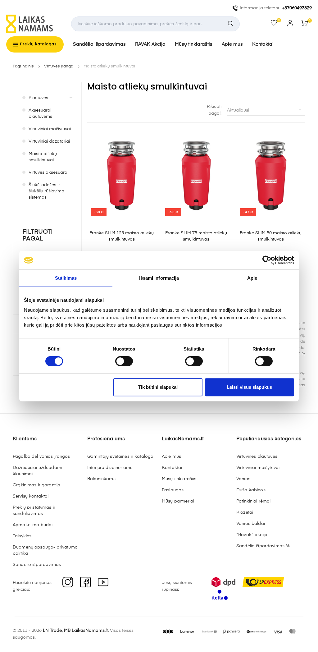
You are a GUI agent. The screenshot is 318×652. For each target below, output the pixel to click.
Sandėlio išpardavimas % (263, 546)
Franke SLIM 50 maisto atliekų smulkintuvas (271, 236)
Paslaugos (173, 490)
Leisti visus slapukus (249, 387)
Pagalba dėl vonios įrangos (41, 456)
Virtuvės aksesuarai (48, 172)
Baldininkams (101, 479)
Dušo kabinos (251, 490)
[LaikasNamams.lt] (29, 24)
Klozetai (244, 512)
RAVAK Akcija (150, 44)
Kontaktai (263, 44)
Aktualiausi (264, 110)
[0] (276, 24)
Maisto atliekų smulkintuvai (43, 157)
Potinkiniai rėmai (253, 501)
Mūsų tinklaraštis (193, 44)
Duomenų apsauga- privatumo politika (45, 550)
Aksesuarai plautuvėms (40, 113)
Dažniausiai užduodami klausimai (37, 471)
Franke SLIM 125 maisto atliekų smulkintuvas (121, 236)
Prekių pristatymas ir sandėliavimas (34, 510)
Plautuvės (38, 98)
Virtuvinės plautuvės (256, 456)
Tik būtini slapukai (158, 387)
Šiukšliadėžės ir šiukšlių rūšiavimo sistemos (46, 191)
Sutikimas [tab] (66, 278)
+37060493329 (297, 8)
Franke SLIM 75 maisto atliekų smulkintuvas (196, 236)
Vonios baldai (250, 523)
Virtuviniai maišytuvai (50, 129)
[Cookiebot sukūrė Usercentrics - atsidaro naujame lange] (267, 260)
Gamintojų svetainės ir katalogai (120, 456)
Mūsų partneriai (178, 501)
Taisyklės (22, 536)
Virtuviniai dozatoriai (49, 141)
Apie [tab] (252, 278)
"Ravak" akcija (251, 535)
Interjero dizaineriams (109, 468)
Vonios (243, 479)
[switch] (124, 361)
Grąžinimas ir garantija (36, 485)
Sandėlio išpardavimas (99, 44)
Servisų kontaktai (30, 496)
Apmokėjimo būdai (32, 525)
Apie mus (232, 44)
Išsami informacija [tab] (159, 278)
